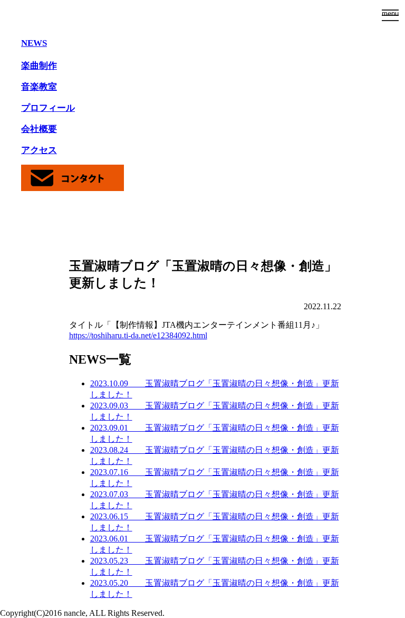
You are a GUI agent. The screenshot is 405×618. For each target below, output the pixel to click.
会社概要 (39, 129)
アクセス (39, 150)
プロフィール (48, 108)
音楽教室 (39, 87)
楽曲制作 (39, 66)
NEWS (34, 43)
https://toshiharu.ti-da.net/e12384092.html (138, 335)
